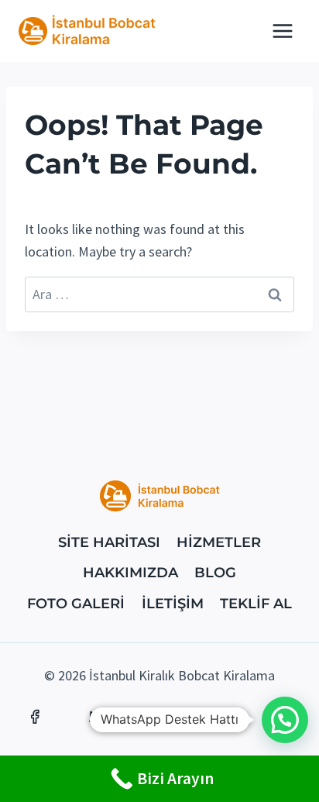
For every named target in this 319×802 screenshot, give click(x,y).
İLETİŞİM (173, 603)
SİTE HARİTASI (109, 542)
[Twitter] (96, 716)
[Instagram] (159, 716)
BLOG (215, 572)
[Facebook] (34, 716)
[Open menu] (282, 30)
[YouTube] (222, 716)
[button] (285, 720)
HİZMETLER (219, 542)
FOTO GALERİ (76, 603)
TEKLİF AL (256, 603)
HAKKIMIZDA (130, 572)
